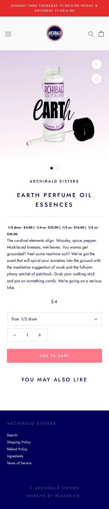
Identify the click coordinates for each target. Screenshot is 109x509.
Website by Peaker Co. (54, 496)
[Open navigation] (8, 33)
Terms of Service (19, 463)
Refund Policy (17, 449)
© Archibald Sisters (55, 488)
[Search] (91, 33)
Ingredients (15, 456)
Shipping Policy (19, 442)
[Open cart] (101, 34)
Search (12, 435)
